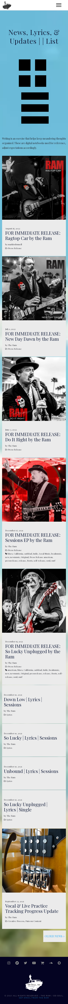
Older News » (55, 936)
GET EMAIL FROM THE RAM (34, 998)
